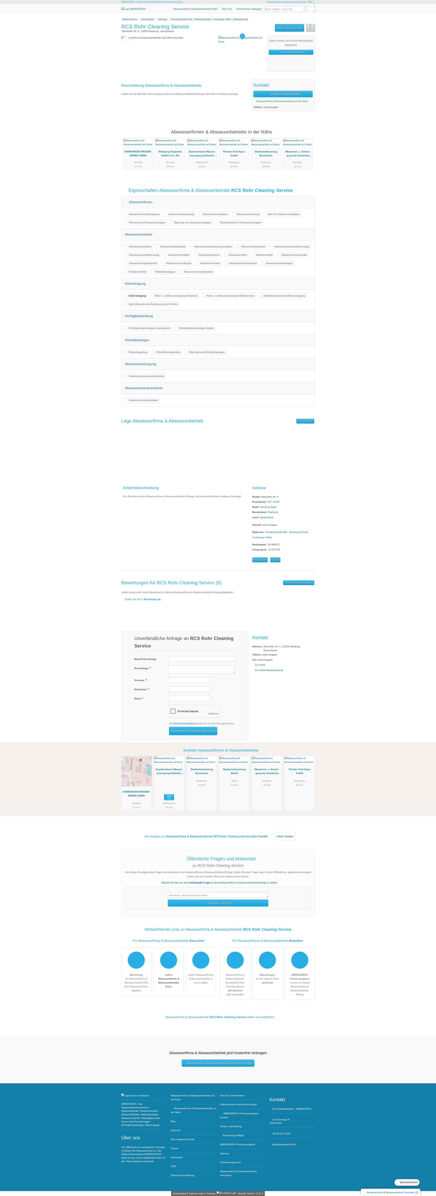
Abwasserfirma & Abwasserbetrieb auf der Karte (282, 101)
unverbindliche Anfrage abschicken (193, 731)
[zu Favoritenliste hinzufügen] (126, 40)
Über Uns (227, 8)
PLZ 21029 (273, 502)
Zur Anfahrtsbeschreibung (269, 670)
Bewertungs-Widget (233, 1135)
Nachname (140, 689)
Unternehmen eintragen (249, 8)
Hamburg (273, 512)
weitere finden (168, 980)
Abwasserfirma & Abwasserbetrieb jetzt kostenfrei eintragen (219, 1063)
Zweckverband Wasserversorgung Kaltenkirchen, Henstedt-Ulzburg (202, 154)
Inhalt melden (284, 836)
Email (137, 698)
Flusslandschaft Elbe (276, 532)
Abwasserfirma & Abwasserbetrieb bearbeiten (238, 1173)
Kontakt (275, 560)
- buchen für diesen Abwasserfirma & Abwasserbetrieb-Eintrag (299, 984)
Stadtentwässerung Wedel (234, 771)
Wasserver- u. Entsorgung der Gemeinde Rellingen (297, 154)
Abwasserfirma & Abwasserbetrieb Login (286, 2)
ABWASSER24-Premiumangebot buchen (239, 1115)
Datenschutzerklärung (185, 723)
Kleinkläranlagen (137, 340)
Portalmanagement (230, 1162)
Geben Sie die (142, 599)
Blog (173, 1121)
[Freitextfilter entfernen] (305, 9)
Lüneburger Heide (262, 537)
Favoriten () (392, 1192)
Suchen (312, 9)
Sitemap (224, 1153)
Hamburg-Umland (298, 532)
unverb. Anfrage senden (289, 28)
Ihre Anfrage (141, 668)
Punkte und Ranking (231, 1126)
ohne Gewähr (259, 836)
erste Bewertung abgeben (292, 52)
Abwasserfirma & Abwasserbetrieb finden (196, 8)
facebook (176, 1130)
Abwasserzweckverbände (144, 388)
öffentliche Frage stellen (219, 903)
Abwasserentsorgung (140, 364)
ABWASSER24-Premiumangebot (308, 135)
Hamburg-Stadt (268, 507)
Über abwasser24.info (182, 1139)
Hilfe (310, 2)
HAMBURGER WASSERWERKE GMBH (138, 153)
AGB (173, 1166)
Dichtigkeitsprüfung (139, 316)
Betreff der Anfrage (145, 659)
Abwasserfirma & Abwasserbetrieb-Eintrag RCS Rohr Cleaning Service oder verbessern (235, 984)
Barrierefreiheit (408, 1182)
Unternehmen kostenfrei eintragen (238, 1104)
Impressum (177, 1157)
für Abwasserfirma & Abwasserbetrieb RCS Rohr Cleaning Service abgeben (136, 982)
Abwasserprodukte (138, 234)
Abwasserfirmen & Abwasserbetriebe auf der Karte (192, 1097)
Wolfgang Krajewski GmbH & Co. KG (170, 153)
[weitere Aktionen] (310, 28)
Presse (174, 1148)
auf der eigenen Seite (267, 978)
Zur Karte (260, 664)
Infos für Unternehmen (232, 1095)
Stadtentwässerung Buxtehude (266, 153)
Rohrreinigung (135, 283)
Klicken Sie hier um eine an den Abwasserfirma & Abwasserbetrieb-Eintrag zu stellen (219, 882)
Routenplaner (306, 421)
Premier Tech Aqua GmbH (234, 153)
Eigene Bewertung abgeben (299, 583)
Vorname (139, 680)
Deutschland (266, 517)
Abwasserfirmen (140, 202)
